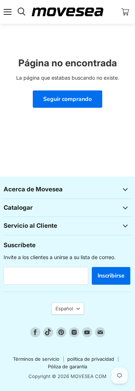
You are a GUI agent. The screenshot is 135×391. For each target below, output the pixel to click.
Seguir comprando (67, 99)
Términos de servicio (36, 359)
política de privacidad (90, 359)
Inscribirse (111, 276)
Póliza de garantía (67, 366)
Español (64, 308)
